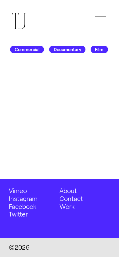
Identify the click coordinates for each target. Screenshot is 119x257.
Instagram (23, 198)
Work (67, 206)
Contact (71, 198)
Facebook (23, 206)
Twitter (18, 214)
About (68, 190)
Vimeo (18, 190)
